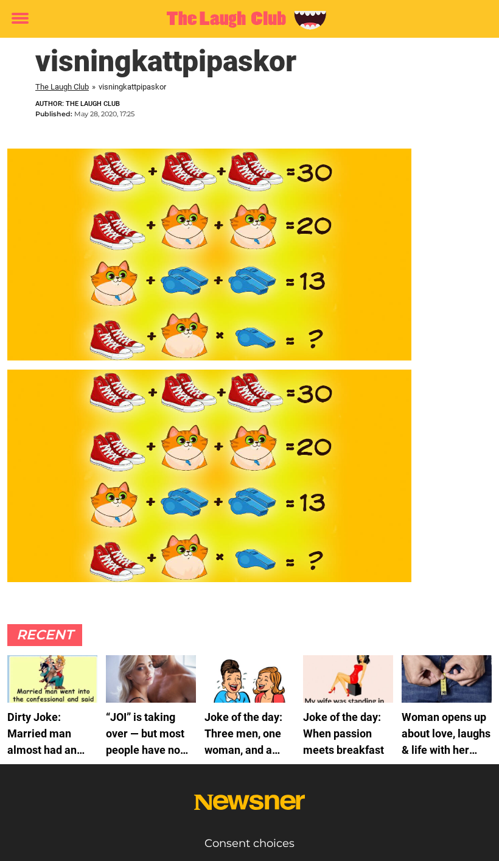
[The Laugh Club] (245, 19)
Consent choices (249, 843)
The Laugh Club (62, 86)
